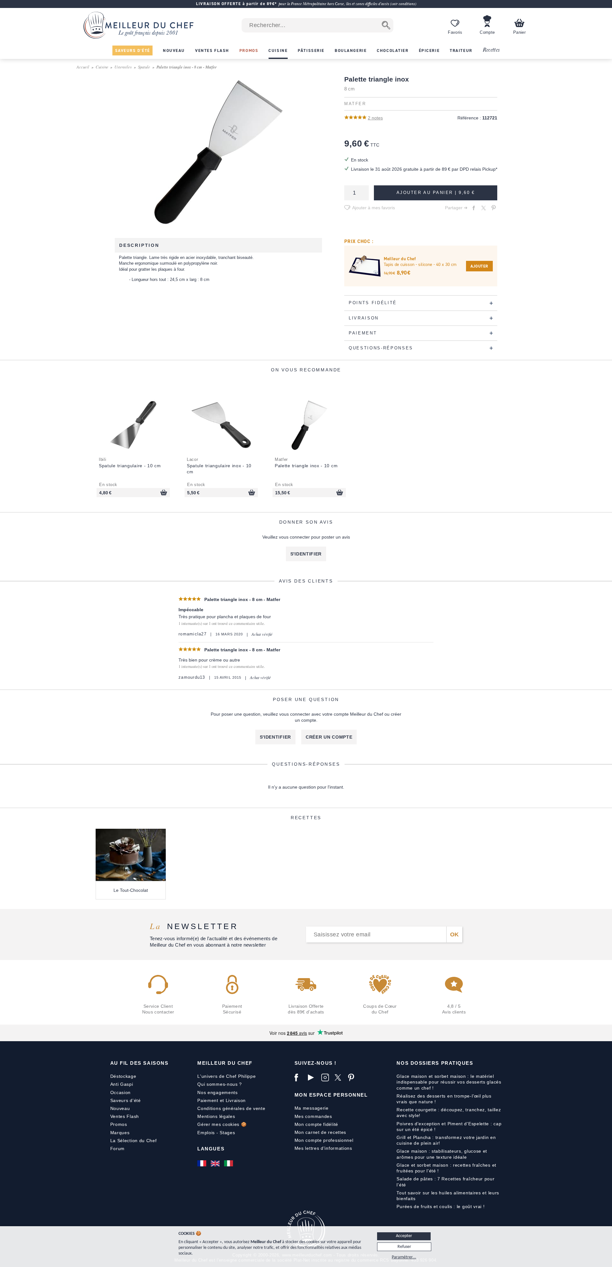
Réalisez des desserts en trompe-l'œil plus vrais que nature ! (444, 1098)
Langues (210, 1148)
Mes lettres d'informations (323, 1148)
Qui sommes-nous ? (219, 1084)
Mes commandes (313, 1116)
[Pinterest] (353, 1077)
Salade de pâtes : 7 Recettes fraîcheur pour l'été (445, 1181)
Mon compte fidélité (316, 1124)
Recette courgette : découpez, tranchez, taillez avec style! (449, 1112)
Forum (117, 1148)
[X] (340, 1077)
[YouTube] (313, 1077)
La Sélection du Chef (133, 1140)
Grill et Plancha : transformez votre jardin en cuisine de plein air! (446, 1140)
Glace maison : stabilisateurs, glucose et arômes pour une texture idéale (442, 1154)
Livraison (236, 1100)
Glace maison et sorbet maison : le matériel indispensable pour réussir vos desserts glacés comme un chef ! (449, 1082)
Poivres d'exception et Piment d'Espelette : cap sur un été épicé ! (449, 1126)
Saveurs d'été (125, 1100)
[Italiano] (229, 1163)
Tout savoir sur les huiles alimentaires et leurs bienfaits (448, 1195)
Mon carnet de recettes (320, 1132)
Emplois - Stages (216, 1132)
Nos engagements (217, 1092)
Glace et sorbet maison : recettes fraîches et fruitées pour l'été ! (446, 1168)
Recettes (491, 50)
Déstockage (123, 1076)
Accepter (404, 1236)
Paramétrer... (404, 1257)
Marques (120, 1132)
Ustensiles (123, 66)
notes (375, 117)
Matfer (355, 104)
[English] (216, 1163)
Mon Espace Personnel (331, 1095)
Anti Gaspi (121, 1084)
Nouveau (120, 1108)
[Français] (202, 1163)
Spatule (144, 66)
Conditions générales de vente (231, 1108)
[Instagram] (326, 1077)
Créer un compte (329, 737)
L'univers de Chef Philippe (226, 1076)
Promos (118, 1124)
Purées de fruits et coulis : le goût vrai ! (440, 1206)
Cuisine (102, 66)
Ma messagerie (312, 1108)
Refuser (404, 1246)
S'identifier (306, 553)
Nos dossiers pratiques (435, 1063)
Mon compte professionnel (324, 1140)
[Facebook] (300, 1077)
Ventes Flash (124, 1116)
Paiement (207, 1100)
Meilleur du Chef (224, 1063)
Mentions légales (216, 1116)
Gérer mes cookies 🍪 (221, 1124)
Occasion (120, 1092)
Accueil (82, 66)
